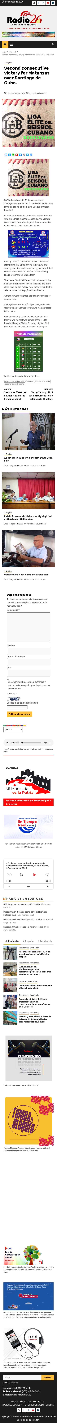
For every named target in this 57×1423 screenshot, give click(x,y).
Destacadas (24, 948)
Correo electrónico (16, 656)
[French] (12, 725)
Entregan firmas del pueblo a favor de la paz (23, 927)
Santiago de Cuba (42, 381)
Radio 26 (50, 1416)
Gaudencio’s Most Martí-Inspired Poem (26, 574)
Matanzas (34, 963)
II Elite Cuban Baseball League (21, 381)
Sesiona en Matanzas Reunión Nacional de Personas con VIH (15, 394)
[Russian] (22, 725)
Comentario (13, 610)
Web (9, 667)
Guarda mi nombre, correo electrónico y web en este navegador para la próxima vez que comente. (29, 685)
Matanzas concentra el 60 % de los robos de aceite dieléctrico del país (34, 954)
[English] (9, 725)
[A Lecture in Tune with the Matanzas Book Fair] (28, 431)
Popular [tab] (29, 941)
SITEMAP (50, 1405)
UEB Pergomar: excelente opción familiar (21, 904)
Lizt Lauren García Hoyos (36, 466)
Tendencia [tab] (46, 941)
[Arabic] (4, 725)
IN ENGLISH (25, 1401)
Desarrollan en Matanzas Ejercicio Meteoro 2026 (25, 919)
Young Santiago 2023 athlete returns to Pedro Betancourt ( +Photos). (41, 394)
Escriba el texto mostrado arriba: (22, 702)
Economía (34, 948)
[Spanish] (24, 725)
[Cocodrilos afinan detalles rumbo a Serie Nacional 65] (10, 985)
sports (21, 384)
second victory (11, 384)
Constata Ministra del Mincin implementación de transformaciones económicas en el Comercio (34, 1003)
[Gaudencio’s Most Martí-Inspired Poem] (28, 548)
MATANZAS (39, 1401)
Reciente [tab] (13, 941)
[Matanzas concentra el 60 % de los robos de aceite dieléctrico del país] (10, 953)
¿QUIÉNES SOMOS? (12, 1405)
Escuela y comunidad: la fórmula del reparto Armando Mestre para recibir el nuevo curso (35, 1019)
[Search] (53, 44)
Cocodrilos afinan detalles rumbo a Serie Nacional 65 (35, 986)
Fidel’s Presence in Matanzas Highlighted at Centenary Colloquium (28, 518)
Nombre (11, 645)
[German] (14, 725)
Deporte (22, 981)
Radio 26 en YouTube (24, 899)
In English (8, 63)
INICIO (14, 1401)
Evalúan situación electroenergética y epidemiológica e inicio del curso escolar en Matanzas (35, 971)
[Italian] (17, 725)
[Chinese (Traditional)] (7, 725)
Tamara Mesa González (37, 93)
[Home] (5, 44)
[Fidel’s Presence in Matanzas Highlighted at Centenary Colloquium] (28, 490)
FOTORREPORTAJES (34, 1405)
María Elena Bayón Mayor (36, 524)
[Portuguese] (19, 725)
